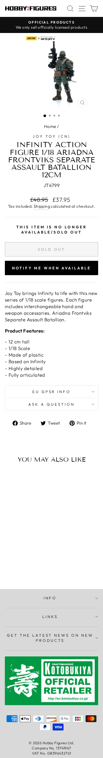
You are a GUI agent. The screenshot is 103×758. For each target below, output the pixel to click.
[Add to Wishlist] (12, 478)
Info (50, 598)
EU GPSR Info (51, 391)
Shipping (42, 206)
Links (50, 616)
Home (50, 126)
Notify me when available (51, 268)
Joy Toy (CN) (51, 136)
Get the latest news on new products (50, 638)
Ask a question (51, 404)
